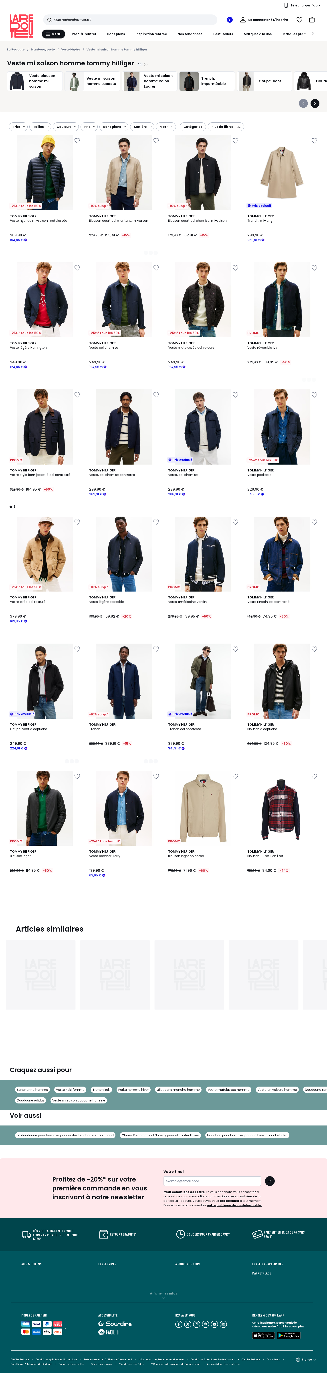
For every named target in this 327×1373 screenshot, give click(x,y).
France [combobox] (307, 1359)
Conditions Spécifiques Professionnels (213, 1359)
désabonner (229, 1201)
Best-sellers (223, 34)
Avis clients (273, 1359)
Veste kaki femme (70, 1089)
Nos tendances (190, 34)
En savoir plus (294, 1326)
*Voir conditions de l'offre (184, 1192)
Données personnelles (71, 1364)
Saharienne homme (32, 1089)
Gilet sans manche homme (178, 1089)
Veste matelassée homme (229, 1089)
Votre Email (174, 1171)
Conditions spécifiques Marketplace (56, 1359)
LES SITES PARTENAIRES (267, 1264)
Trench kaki (101, 1089)
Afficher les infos (163, 1293)
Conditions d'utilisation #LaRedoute (31, 1364)
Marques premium (298, 34)
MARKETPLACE (261, 1273)
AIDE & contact (32, 1264)
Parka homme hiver (133, 1089)
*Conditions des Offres (131, 1364)
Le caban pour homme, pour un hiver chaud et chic (247, 1135)
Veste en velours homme (277, 1089)
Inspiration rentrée (151, 34)
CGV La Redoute (20, 1359)
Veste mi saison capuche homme (78, 1100)
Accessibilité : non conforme (223, 1364)
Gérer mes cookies (101, 1364)
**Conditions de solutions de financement (175, 1364)
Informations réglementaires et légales (161, 1359)
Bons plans (116, 34)
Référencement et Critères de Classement (108, 1359)
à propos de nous (187, 1264)
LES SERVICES (107, 1264)
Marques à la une (258, 34)
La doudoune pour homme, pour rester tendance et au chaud (65, 1135)
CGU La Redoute (251, 1359)
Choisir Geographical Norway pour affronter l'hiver (160, 1135)
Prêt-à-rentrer (84, 34)
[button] (312, 19)
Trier (16, 127)
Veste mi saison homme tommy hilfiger (117, 49)
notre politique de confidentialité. (234, 1205)
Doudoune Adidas (30, 1100)
